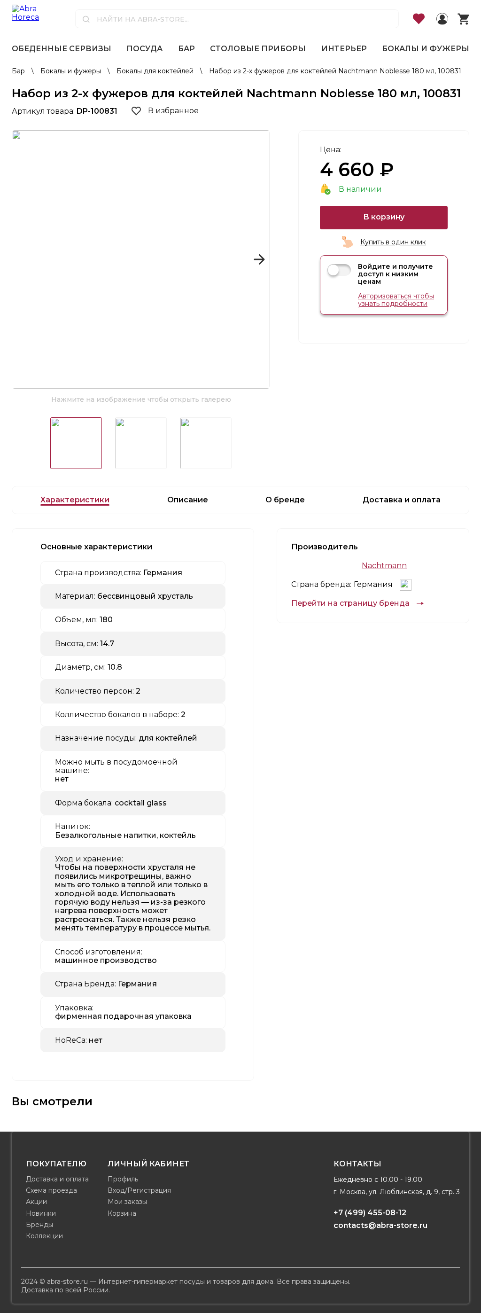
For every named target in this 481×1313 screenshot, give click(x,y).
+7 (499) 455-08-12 (370, 1212)
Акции (36, 1201)
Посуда (144, 48)
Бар (186, 48)
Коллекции (44, 1236)
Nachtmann (384, 566)
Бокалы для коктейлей (155, 71)
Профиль (123, 1179)
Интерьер (344, 48)
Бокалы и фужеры (425, 48)
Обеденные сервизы (61, 48)
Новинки (41, 1213)
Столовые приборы (258, 48)
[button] (22, 259)
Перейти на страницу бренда (350, 603)
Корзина (122, 1213)
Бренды (39, 1224)
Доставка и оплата (57, 1179)
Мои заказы (127, 1201)
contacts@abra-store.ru (380, 1225)
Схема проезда (51, 1190)
